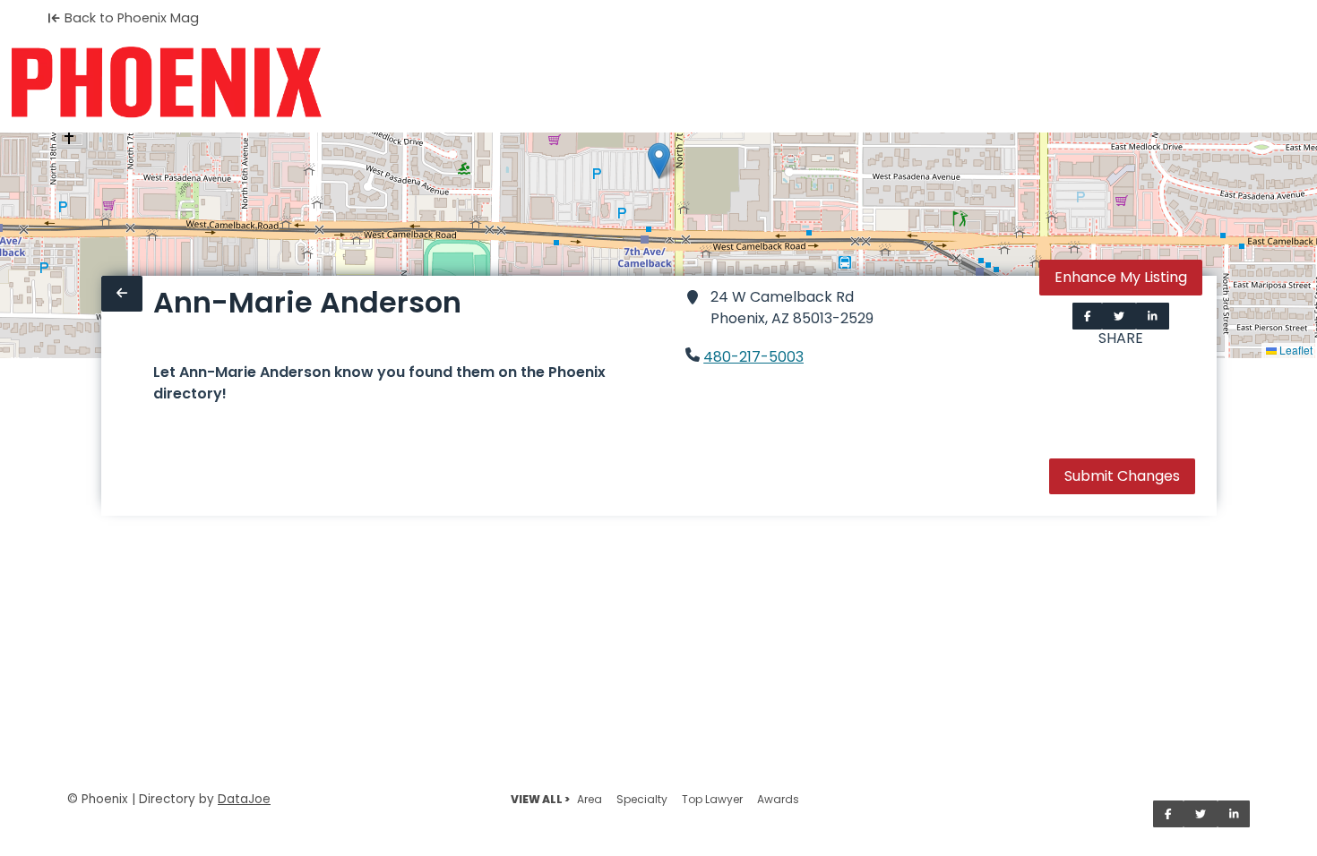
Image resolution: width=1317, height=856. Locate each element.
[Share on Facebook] (1087, 316)
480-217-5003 (753, 357)
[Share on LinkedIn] (1152, 316)
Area (589, 799)
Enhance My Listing (1120, 277)
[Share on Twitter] (1119, 316)
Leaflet (1295, 349)
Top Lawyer (712, 799)
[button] (659, 160)
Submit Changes (1122, 476)
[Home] (166, 82)
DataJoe (244, 799)
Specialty (641, 799)
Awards (778, 799)
